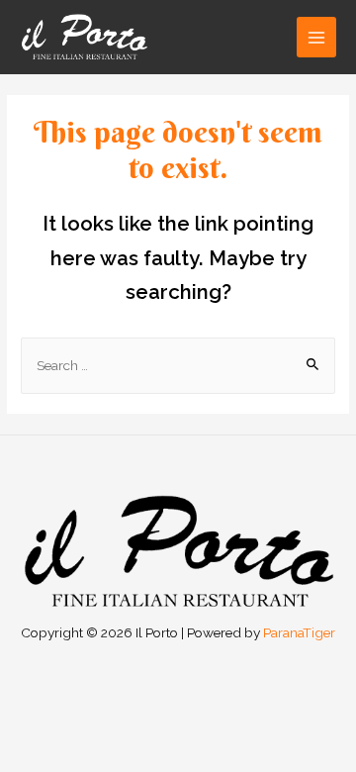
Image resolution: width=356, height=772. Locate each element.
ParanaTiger (299, 632)
